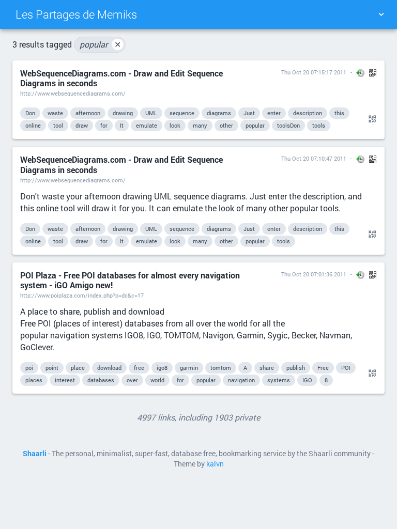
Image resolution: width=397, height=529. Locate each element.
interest (65, 380)
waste (55, 113)
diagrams (219, 113)
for (104, 125)
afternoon (87, 113)
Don (30, 113)
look (175, 125)
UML (151, 113)
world (157, 380)
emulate (146, 125)
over (132, 380)
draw (81, 125)
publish (295, 367)
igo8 (162, 367)
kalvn (215, 464)
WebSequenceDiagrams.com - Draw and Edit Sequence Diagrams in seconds (121, 78)
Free (323, 367)
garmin (189, 367)
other (226, 125)
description (307, 113)
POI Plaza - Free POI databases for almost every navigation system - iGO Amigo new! (130, 280)
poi (29, 367)
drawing (123, 113)
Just (249, 113)
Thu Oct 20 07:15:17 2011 (313, 72)
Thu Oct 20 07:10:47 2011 (313, 158)
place (78, 367)
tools (318, 125)
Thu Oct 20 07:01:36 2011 (313, 274)
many (200, 125)
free (139, 367)
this (339, 113)
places (33, 380)
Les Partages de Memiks (76, 14)
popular (100, 44)
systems (278, 380)
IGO (307, 380)
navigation (241, 380)
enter (274, 113)
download (109, 367)
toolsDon (288, 125)
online (33, 125)
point (51, 367)
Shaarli (35, 453)
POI (345, 367)
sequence (182, 113)
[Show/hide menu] (381, 14)
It (122, 125)
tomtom (220, 367)
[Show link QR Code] (370, 119)
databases (100, 380)
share (266, 367)
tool (58, 125)
